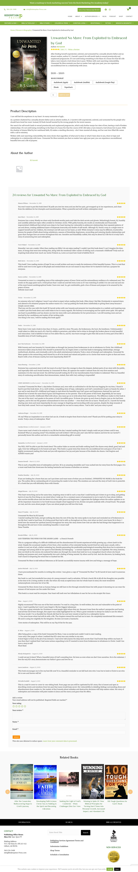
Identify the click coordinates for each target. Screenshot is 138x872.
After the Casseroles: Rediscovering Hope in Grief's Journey (23, 803)
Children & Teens (61, 23)
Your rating (16, 703)
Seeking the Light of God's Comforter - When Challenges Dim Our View (70, 803)
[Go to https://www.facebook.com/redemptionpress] (106, 10)
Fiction (108, 23)
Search (85, 833)
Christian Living (79, 23)
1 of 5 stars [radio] (13, 706)
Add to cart (64, 95)
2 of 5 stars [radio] (16, 706)
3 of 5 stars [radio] (19, 706)
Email (15, 729)
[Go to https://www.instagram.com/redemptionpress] (110, 10)
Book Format (57, 78)
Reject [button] (117, 869)
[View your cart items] (128, 10)
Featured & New (10, 23)
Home (12, 30)
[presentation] (7, 792)
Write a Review (74, 50)
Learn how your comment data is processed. (60, 741)
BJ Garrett (61, 47)
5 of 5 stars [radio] (25, 706)
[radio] (61, 82)
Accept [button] (110, 869)
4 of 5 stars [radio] (22, 706)
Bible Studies (45, 23)
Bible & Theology (28, 23)
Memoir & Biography (124, 23)
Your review (17, 710)
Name (15, 722)
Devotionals (95, 23)
